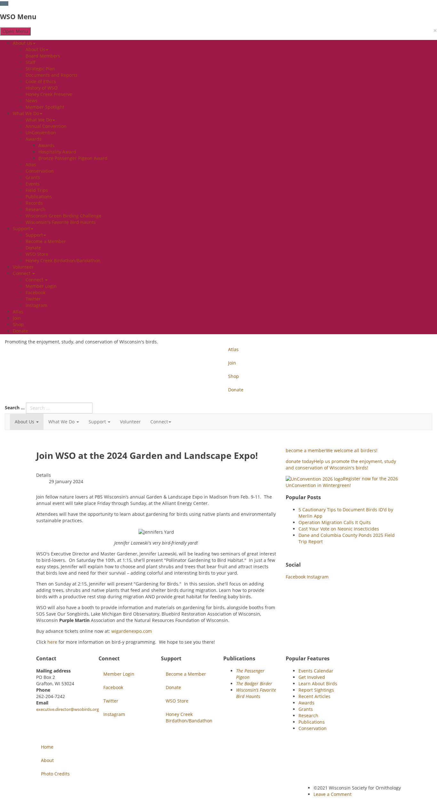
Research (35, 209)
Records (34, 203)
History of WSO (42, 88)
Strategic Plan (40, 69)
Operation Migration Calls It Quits (334, 522)
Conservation (40, 171)
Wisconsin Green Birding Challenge (63, 216)
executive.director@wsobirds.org (67, 709)
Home (47, 747)
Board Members (43, 56)
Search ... (15, 408)
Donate (33, 248)
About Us (22, 43)
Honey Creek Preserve (49, 94)
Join (17, 318)
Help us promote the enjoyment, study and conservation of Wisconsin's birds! (341, 464)
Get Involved (311, 677)
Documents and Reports (51, 75)
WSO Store (37, 254)
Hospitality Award (57, 152)
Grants (33, 177)
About (47, 760)
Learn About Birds (317, 683)
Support (21, 228)
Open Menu (15, 31)
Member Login (41, 286)
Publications (39, 196)
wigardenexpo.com (131, 631)
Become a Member (46, 241)
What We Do (26, 113)
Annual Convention (46, 126)
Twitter (33, 299)
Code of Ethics (41, 81)
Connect (22, 273)
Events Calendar (315, 671)
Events (33, 184)
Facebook (35, 292)
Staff (31, 62)
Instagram (36, 305)
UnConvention (41, 133)
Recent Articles (314, 696)
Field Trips (37, 190)
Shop (18, 324)
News (31, 101)
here (52, 642)
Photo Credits (55, 774)
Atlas (31, 164)
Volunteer (23, 267)
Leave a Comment (333, 794)
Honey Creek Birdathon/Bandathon (63, 260)
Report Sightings (316, 690)
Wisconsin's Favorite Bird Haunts (61, 222)
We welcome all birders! (331, 450)
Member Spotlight (45, 107)
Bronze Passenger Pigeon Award (72, 158)
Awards (34, 139)
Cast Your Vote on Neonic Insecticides (338, 529)
